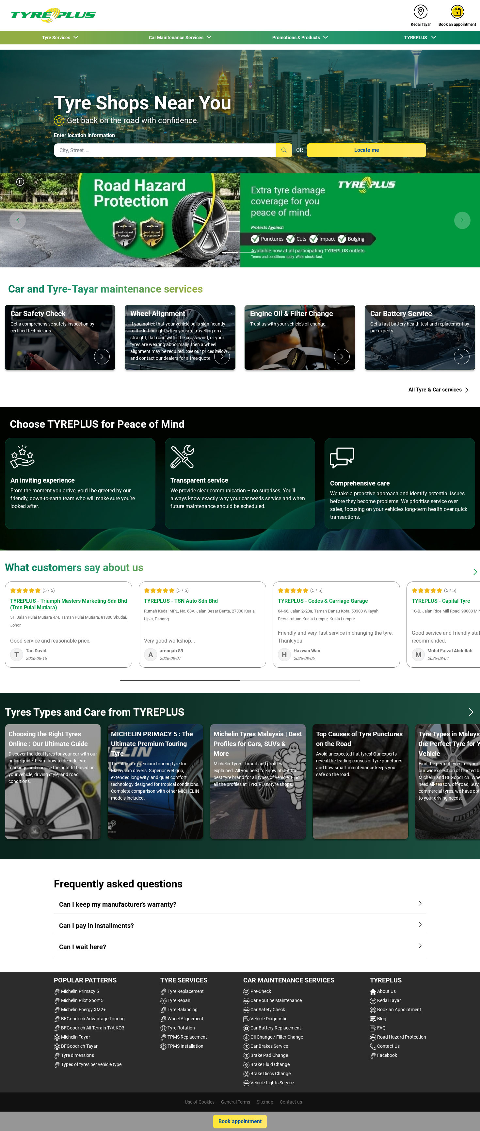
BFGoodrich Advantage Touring (92, 1018)
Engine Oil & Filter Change (291, 313)
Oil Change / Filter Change (276, 1037)
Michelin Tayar (75, 1037)
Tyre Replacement (185, 991)
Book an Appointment (398, 1009)
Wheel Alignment (157, 313)
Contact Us (388, 1046)
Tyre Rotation (181, 1027)
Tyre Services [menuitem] (57, 37)
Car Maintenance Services (288, 980)
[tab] (230, 253)
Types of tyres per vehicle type (90, 1064)
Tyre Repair (178, 1000)
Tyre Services (183, 980)
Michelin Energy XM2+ (83, 1009)
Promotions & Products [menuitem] (297, 37)
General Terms (235, 1102)
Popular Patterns (85, 980)
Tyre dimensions (77, 1055)
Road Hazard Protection (401, 1037)
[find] (284, 150)
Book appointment (240, 1121)
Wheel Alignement (185, 1018)
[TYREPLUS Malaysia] (51, 15)
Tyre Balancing (182, 1009)
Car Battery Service (401, 313)
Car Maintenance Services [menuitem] (177, 37)
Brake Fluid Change (269, 1064)
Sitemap (265, 1102)
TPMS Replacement (187, 1037)
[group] (240, 220)
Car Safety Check (38, 313)
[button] (17, 220)
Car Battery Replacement (275, 1027)
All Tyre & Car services (435, 390)
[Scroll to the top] (463, 1117)
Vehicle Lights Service (271, 1082)
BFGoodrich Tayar (79, 1046)
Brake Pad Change (268, 1055)
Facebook (386, 1055)
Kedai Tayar (388, 1000)
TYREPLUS (386, 980)
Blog (381, 1018)
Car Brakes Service (268, 1046)
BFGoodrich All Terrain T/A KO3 (92, 1027)
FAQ (381, 1027)
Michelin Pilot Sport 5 (82, 1000)
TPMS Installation (185, 1046)
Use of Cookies (200, 1102)
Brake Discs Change (270, 1073)
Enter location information (84, 135)
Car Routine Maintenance (275, 1000)
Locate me (366, 150)
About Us (386, 991)
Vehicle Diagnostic (268, 1018)
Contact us (291, 1102)
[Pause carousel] (20, 182)
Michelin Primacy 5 (79, 991)
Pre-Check (260, 991)
